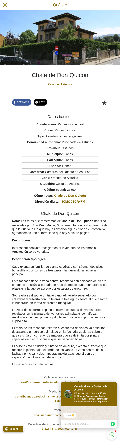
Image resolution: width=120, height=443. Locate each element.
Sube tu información (56, 382)
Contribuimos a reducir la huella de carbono (44, 396)
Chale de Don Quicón (70, 195)
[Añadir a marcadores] (104, 102)
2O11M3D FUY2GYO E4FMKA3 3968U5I (60, 415)
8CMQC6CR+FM (73, 201)
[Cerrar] (5, 5)
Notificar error (30, 382)
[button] (114, 384)
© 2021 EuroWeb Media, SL (60, 429)
